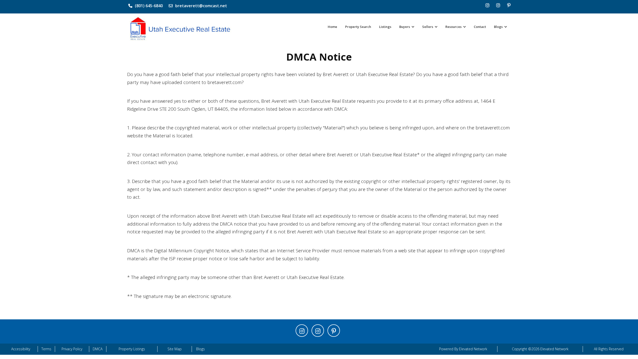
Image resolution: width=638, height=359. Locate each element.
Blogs (200, 349)
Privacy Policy (72, 349)
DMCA (97, 349)
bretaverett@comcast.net (201, 5)
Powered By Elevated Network (463, 349)
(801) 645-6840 (149, 5)
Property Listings (132, 349)
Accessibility (20, 349)
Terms (46, 349)
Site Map (174, 349)
